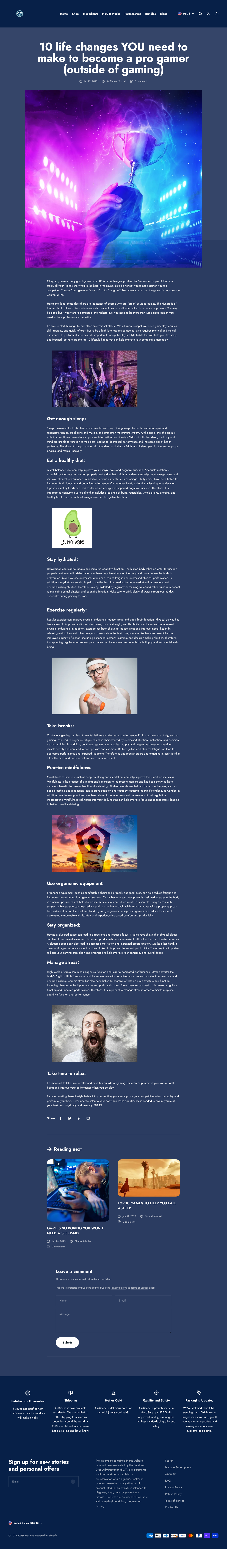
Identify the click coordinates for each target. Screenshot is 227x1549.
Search (169, 1461)
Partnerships (132, 14)
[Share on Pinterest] (78, 1118)
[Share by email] (88, 1118)
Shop (75, 14)
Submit (67, 1343)
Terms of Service (139, 1287)
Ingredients (90, 14)
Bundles (150, 14)
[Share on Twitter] (69, 1118)
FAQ (168, 1481)
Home (64, 14)
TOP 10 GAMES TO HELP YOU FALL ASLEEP (147, 1206)
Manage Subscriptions (178, 1467)
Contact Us (171, 1507)
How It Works (111, 14)
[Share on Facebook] (60, 1118)
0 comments (141, 81)
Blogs (163, 14)
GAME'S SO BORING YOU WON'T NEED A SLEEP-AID (75, 1231)
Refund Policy (173, 1494)
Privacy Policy (118, 1287)
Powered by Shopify (46, 1535)
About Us (170, 1474)
